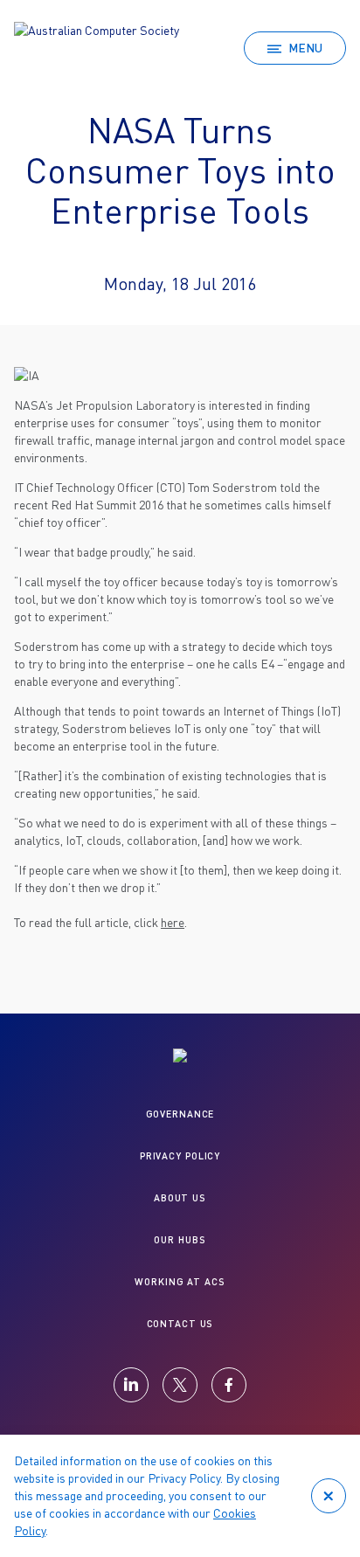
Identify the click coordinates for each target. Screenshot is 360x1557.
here (172, 922)
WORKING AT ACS (180, 1281)
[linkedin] (131, 1384)
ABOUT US (180, 1197)
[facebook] (228, 1384)
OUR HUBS (179, 1239)
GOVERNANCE (180, 1113)
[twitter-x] (180, 1384)
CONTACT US (180, 1323)
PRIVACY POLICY (180, 1155)
